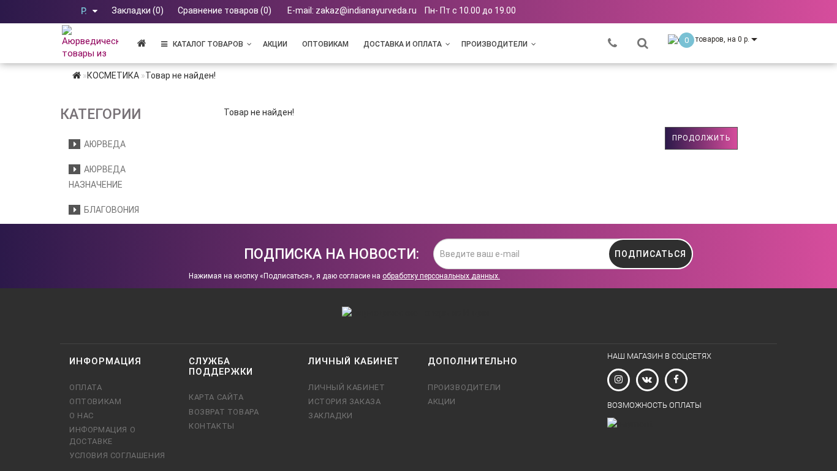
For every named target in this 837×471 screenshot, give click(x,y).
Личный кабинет (346, 387)
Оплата (85, 387)
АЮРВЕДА (103, 144)
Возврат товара (224, 411)
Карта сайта (216, 397)
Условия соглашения (117, 455)
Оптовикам (325, 44)
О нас (81, 415)
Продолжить (701, 138)
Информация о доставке (102, 435)
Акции (275, 44)
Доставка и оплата (402, 44)
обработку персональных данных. (441, 276)
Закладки (330, 415)
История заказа (344, 401)
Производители (494, 44)
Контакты (212, 426)
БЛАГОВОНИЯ (109, 210)
